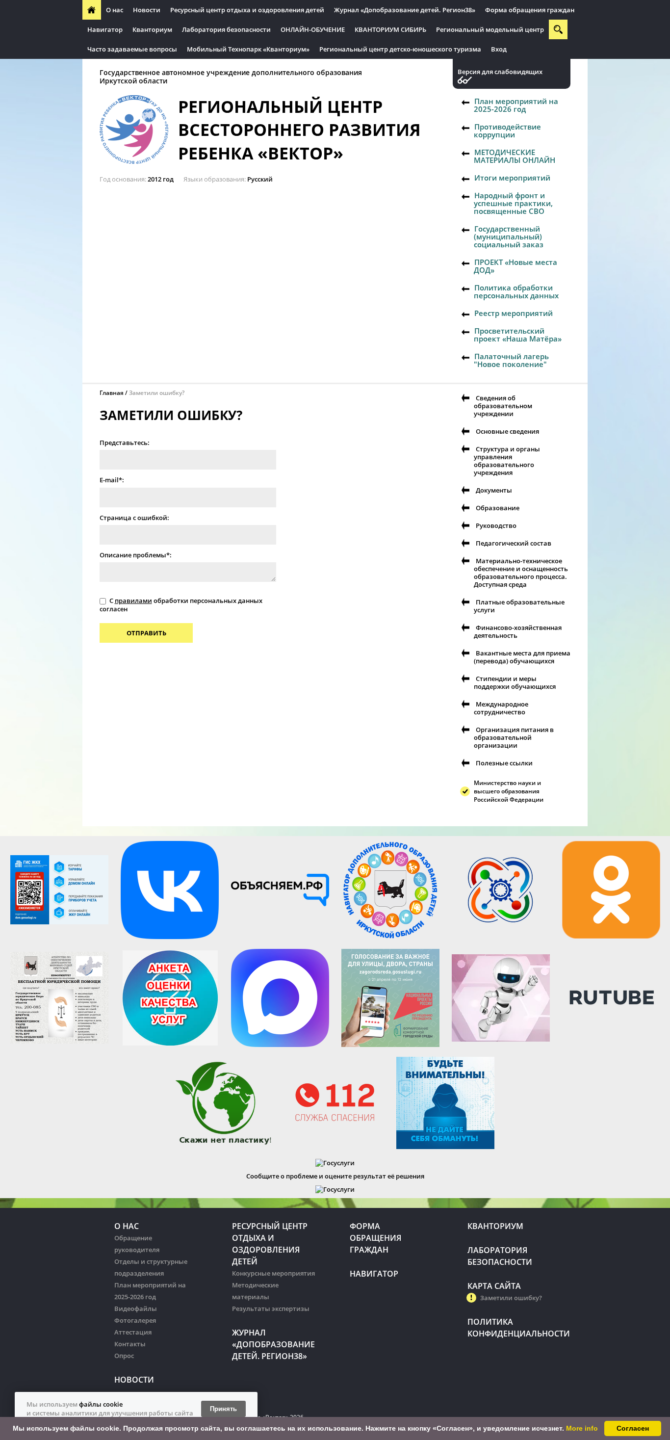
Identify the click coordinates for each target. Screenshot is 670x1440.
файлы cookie (101, 1404)
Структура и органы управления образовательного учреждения (507, 461)
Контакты (130, 1343)
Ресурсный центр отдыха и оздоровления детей (247, 9)
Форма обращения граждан (529, 9)
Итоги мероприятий (512, 178)
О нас (114, 9)
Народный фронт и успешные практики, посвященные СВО (513, 203)
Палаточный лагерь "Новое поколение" (511, 360)
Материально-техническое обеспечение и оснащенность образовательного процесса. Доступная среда (521, 572)
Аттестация (133, 1332)
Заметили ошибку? (511, 1297)
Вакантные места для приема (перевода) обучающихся (522, 657)
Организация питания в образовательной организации (514, 737)
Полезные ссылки (504, 763)
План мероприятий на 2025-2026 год (516, 105)
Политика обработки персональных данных (516, 291)
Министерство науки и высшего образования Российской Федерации (508, 791)
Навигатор (105, 29)
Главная (112, 392)
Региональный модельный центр (490, 29)
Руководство (496, 525)
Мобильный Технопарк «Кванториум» (248, 49)
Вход (499, 49)
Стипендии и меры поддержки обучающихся (515, 682)
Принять (223, 1409)
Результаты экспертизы (270, 1308)
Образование (497, 507)
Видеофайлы (135, 1308)
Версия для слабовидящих (500, 72)
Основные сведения (507, 431)
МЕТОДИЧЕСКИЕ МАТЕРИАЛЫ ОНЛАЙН (514, 156)
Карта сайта (494, 1286)
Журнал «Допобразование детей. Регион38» (404, 9)
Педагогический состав (513, 543)
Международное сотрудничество (501, 708)
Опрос (124, 1355)
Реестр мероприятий (513, 313)
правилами (133, 600)
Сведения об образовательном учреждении (503, 405)
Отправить (146, 632)
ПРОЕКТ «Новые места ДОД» (515, 266)
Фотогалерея (135, 1320)
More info (582, 1428)
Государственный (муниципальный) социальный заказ (508, 236)
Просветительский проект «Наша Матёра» (518, 334)
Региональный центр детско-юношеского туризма (400, 49)
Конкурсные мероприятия (273, 1273)
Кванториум (152, 29)
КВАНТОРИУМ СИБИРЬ (390, 29)
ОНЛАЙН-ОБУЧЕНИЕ (313, 29)
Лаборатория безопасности (226, 29)
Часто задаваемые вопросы (132, 49)
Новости (146, 9)
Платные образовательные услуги (519, 606)
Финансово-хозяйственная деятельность (518, 631)
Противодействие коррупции (507, 130)
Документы (494, 490)
